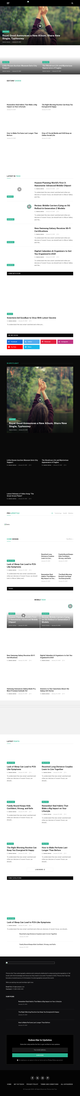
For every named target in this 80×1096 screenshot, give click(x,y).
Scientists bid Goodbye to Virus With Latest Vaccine (31, 318)
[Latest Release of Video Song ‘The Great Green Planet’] (22, 480)
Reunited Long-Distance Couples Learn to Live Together (47, 556)
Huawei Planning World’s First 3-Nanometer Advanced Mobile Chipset (52, 184)
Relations (11, 560)
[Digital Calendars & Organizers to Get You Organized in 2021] (19, 257)
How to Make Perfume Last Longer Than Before (22, 134)
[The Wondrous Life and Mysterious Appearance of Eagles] (60, 59)
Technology (58, 513)
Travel (10, 588)
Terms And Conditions (49, 1084)
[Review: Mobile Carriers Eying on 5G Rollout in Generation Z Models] (19, 212)
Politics (5, 31)
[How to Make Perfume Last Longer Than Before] (22, 122)
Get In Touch (19, 1084)
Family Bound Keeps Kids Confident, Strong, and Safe (66, 556)
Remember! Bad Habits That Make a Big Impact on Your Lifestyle (22, 106)
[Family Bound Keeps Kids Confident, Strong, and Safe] (66, 548)
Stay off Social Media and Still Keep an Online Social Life (57, 134)
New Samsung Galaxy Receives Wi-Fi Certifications (52, 229)
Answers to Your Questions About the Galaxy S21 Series (54, 690)
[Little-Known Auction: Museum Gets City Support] (20, 59)
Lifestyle (13, 513)
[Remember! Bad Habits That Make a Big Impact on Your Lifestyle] (22, 93)
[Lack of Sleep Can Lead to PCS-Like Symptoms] (23, 553)
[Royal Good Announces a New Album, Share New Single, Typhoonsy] (40, 25)
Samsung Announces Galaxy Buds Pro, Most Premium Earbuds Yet (21, 690)
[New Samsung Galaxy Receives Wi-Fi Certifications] (19, 234)
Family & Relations (14, 878)
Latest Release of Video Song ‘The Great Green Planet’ (20, 495)
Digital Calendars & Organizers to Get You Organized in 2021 (53, 252)
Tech (13, 176)
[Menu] (8, 3)
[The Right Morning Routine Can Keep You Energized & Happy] (57, 93)
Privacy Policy (52, 1060)
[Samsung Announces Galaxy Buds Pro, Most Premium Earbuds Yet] (23, 675)
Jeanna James (6, 42)
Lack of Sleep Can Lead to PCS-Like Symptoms (21, 565)
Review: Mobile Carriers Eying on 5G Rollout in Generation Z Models (52, 207)
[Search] (72, 3)
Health (10, 314)
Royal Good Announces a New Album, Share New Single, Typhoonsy (31, 37)
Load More (39, 869)
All (52, 513)
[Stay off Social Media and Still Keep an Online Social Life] (57, 122)
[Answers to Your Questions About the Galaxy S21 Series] (56, 675)
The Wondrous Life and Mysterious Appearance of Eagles (57, 67)
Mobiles (10, 196)
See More (69, 539)
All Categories (67, 1084)
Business (11, 219)
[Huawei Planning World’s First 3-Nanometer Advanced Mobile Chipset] (19, 189)
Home (9, 1084)
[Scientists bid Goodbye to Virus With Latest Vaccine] (40, 296)
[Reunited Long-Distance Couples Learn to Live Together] (48, 548)
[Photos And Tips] (40, 3)
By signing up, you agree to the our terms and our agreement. (41, 1060)
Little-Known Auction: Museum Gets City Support (19, 67)
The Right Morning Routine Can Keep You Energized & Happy (57, 106)
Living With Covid (14, 273)
